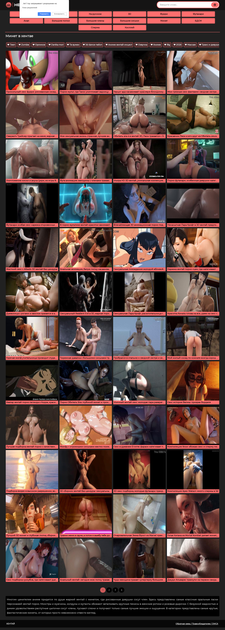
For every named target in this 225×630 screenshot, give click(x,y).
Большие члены (95, 21)
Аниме (157, 44)
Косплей (129, 27)
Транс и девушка (210, 44)
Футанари (198, 14)
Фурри (164, 14)
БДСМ (198, 21)
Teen (12, 44)
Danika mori (57, 44)
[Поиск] (214, 4)
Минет (164, 21)
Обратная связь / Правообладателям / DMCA (197, 624)
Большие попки (61, 21)
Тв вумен (74, 44)
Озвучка (142, 44)
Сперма (95, 27)
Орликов (40, 44)
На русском (95, 14)
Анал (26, 21)
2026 (178, 44)
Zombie (25, 44)
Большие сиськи (129, 21)
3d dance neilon (93, 44)
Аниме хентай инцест (120, 44)
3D (129, 14)
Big (168, 44)
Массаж (191, 44)
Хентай (10, 623)
